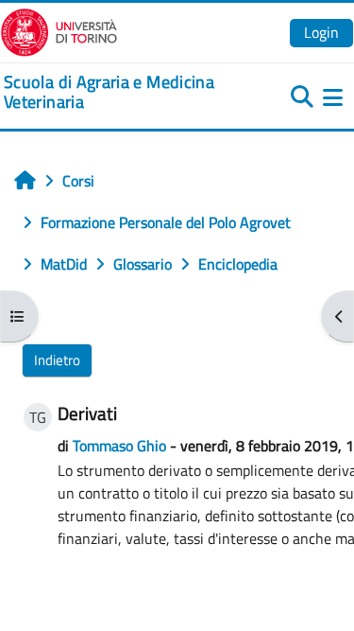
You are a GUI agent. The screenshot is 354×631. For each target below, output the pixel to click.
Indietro (57, 360)
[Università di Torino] (59, 30)
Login (321, 32)
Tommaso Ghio (119, 445)
